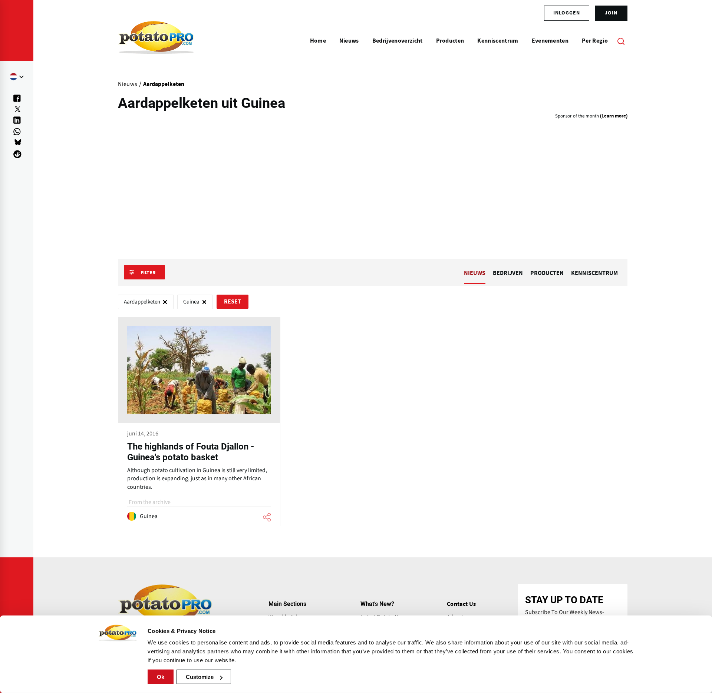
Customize (200, 677)
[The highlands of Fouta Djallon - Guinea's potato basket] (199, 421)
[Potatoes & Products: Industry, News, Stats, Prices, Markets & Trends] (156, 41)
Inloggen (566, 13)
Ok (160, 677)
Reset (232, 302)
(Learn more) (613, 116)
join (611, 13)
